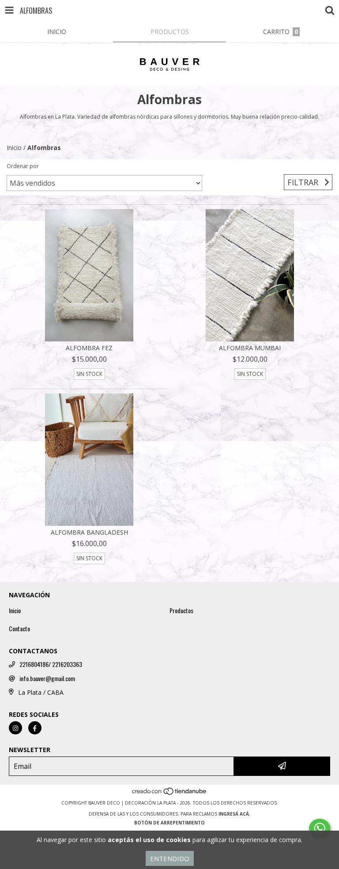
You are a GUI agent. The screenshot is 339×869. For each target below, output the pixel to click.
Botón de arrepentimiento (169, 823)
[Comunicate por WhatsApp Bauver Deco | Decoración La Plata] (319, 828)
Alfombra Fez (89, 348)
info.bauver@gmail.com (47, 678)
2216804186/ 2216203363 (50, 664)
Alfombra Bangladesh (89, 532)
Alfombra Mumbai (250, 348)
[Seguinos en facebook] (34, 727)
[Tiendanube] (169, 794)
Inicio (14, 147)
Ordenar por (23, 166)
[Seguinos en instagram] (15, 727)
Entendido (169, 858)
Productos (181, 610)
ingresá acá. (234, 814)
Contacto (19, 628)
